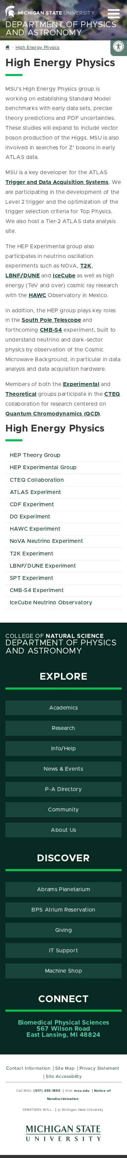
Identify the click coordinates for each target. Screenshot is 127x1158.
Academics (63, 708)
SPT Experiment (32, 578)
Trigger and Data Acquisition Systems (57, 182)
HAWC (37, 295)
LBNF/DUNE (22, 275)
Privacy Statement (100, 1068)
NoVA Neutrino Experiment (46, 541)
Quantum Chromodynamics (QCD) (52, 414)
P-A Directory (63, 789)
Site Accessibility (64, 1076)
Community (63, 809)
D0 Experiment (30, 516)
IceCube (64, 275)
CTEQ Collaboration (37, 480)
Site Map (65, 1068)
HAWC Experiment (35, 529)
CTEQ (112, 394)
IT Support (63, 950)
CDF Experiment (32, 504)
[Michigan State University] (63, 1136)
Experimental (81, 384)
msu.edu (81, 1090)
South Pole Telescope (51, 320)
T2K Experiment (32, 553)
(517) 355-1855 (47, 1090)
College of (54, 636)
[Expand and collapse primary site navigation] (114, 14)
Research (63, 728)
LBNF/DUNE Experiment (43, 566)
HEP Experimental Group (43, 467)
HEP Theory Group (35, 455)
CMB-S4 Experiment (37, 590)
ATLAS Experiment (35, 492)
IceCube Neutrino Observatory (51, 602)
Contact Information (28, 1068)
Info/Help (63, 748)
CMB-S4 (51, 330)
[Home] (7, 47)
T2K (86, 266)
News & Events (63, 769)
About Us (63, 830)
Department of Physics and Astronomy (61, 29)
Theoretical (21, 394)
